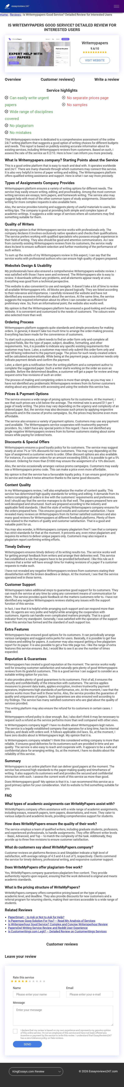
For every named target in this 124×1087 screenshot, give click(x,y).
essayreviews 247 (20, 6)
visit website (95, 60)
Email (69, 987)
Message (19, 1002)
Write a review (106, 79)
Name (17, 987)
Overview (13, 79)
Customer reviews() (58, 79)
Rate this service (23, 977)
